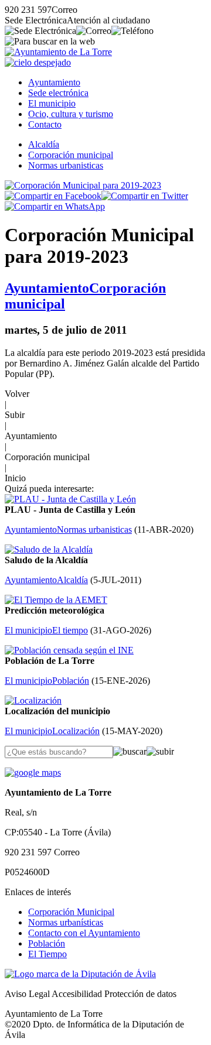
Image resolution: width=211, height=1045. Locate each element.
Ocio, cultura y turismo (70, 114)
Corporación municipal (70, 155)
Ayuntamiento (54, 82)
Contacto (45, 124)
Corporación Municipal (71, 912)
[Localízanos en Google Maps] (33, 772)
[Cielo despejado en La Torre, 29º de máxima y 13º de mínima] (38, 62)
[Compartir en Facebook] (53, 196)
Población (46, 943)
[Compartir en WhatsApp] (55, 206)
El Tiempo (47, 954)
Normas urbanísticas (65, 922)
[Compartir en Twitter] (144, 196)
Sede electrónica (58, 93)
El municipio (52, 103)
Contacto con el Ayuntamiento (84, 933)
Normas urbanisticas (65, 165)
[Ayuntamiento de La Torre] (58, 52)
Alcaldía (43, 144)
